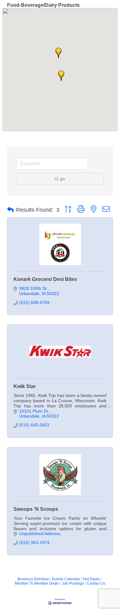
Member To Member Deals (37, 583)
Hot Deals (91, 579)
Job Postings (73, 583)
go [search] (62, 178)
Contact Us (96, 583)
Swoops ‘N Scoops (36, 509)
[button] (58, 53)
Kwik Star (25, 386)
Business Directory (33, 579)
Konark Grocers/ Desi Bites (45, 279)
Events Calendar (66, 579)
